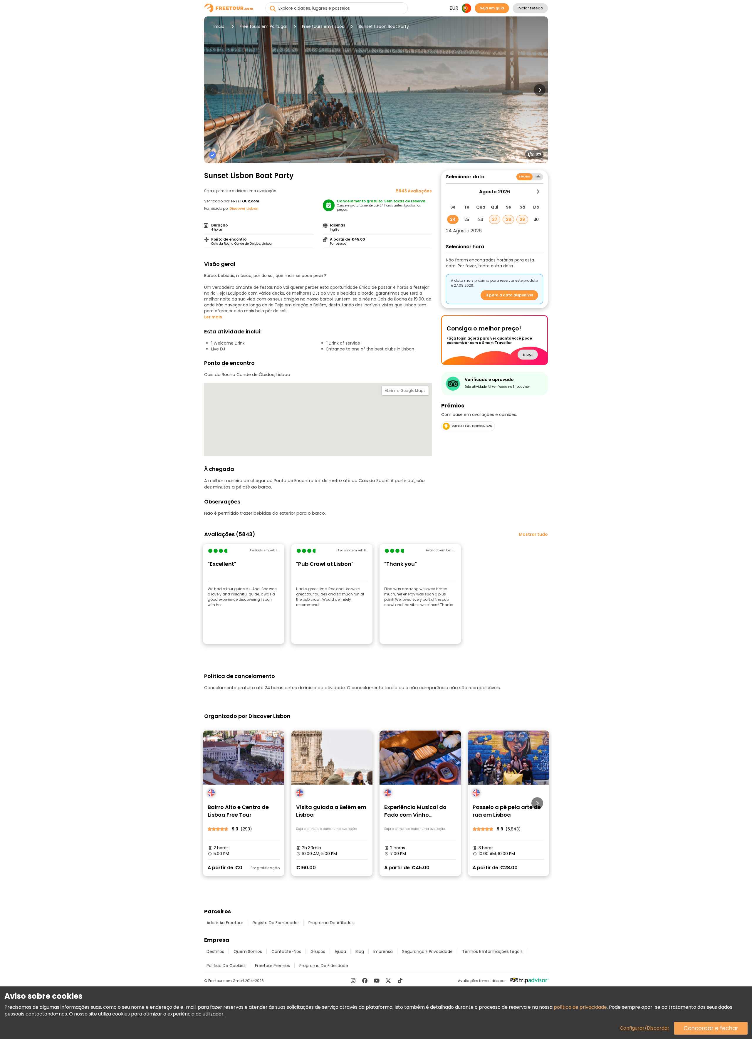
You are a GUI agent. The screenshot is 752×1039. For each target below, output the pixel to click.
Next (539, 90)
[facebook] (364, 980)
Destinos (215, 951)
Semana (524, 176)
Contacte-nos (286, 951)
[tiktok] (400, 980)
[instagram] (353, 980)
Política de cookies (226, 965)
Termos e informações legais (492, 951)
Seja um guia (492, 8)
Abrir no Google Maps (405, 390)
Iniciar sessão (530, 8)
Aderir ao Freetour (225, 923)
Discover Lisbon (243, 208)
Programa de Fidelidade (323, 965)
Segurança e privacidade (427, 951)
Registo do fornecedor (276, 923)
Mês (538, 176)
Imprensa (383, 951)
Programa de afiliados (331, 923)
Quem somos (248, 951)
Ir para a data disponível (509, 295)
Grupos (317, 951)
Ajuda (340, 951)
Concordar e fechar (711, 1028)
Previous (212, 90)
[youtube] (376, 980)
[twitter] (388, 980)
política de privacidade (580, 1007)
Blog (359, 951)
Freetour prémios (272, 965)
